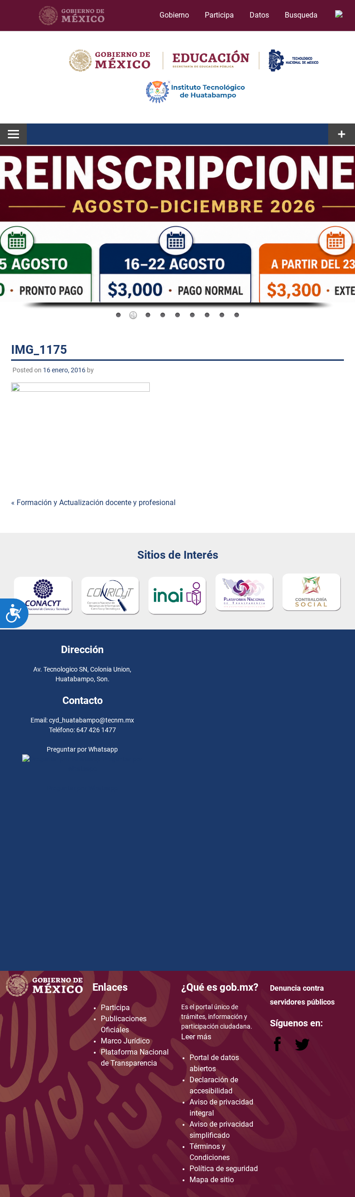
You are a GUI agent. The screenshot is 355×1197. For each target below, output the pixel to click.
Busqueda (302, 15)
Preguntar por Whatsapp (82, 788)
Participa (219, 15)
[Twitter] (302, 1048)
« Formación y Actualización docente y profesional (93, 502)
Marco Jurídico (125, 1041)
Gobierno (174, 15)
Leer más (196, 1036)
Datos (259, 15)
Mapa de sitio (212, 1179)
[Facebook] (278, 1048)
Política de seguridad (224, 1168)
